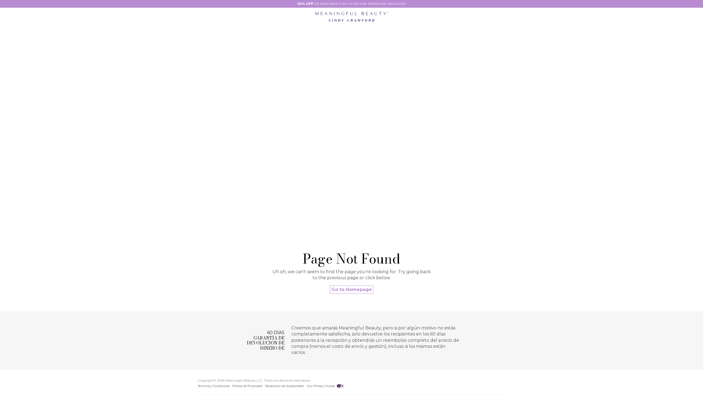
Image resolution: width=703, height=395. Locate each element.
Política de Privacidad (247, 386)
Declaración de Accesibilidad (284, 386)
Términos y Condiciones (214, 386)
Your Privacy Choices (321, 386)
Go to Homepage (351, 289)
